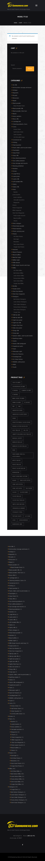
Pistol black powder (18, 226)
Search (13, 65)
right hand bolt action (19, 476)
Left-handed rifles (18, 182)
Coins (14, 127)
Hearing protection (18, 166)
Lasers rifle (16, 179)
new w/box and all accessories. (18, 455)
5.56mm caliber (26, 390)
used (14, 520)
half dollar (16, 430)
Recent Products (17, 252)
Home (15, 23)
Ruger (14, 480)
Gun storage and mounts (20, 163)
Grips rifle (15, 155)
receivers (15, 250)
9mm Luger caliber (18, 398)
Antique (15, 90)
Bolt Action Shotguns (20, 299)
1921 (13, 406)
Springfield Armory (18, 508)
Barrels (16, 192)
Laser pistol (16, 176)
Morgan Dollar (17, 442)
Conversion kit (17, 140)
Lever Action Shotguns (20, 302)
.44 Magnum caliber (18, 387)
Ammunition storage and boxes (22, 88)
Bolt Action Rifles (18, 273)
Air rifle (15, 85)
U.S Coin (27, 516)
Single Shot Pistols (19, 247)
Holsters (15, 169)
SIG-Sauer (29, 488)
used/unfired (23, 520)
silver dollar (16, 496)
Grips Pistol (16, 153)
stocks (15, 341)
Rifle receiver (16, 263)
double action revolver (20, 426)
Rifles (14, 268)
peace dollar (16, 464)
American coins (17, 410)
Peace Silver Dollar (18, 468)
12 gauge (27, 402)
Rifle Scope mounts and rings (21, 265)
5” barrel (15, 395)
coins (14, 418)
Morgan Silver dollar (19, 446)
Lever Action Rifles (19, 276)
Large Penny (16, 174)
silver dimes (24, 492)
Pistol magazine (17, 208)
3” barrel (15, 390)
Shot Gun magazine (19, 294)
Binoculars (16, 98)
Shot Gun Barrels (18, 291)
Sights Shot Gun (17, 325)
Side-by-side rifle (17, 317)
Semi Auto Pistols (19, 244)
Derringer (16, 239)
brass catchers (17, 116)
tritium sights (17, 516)
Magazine (16, 203)
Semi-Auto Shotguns (20, 310)
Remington (15, 472)
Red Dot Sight (17, 257)
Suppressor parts (18, 346)
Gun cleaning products (19, 158)
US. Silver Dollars (18, 359)
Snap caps (16, 333)
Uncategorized (17, 357)
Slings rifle (16, 331)
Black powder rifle (18, 108)
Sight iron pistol (17, 320)
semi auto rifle (17, 488)
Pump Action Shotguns (20, 307)
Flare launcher (17, 145)
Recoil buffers (17, 218)
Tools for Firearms (18, 354)
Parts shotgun (17, 223)
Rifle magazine (17, 210)
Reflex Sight (16, 260)
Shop (20, 23)
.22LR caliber (16, 383)
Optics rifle (16, 187)
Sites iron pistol (17, 328)
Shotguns (16, 297)
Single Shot (17, 312)
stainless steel (17, 512)
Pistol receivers (17, 229)
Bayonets (15, 93)
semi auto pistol (17, 484)
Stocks (15, 221)
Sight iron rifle (17, 323)
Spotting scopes (17, 338)
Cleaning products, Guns (20, 124)
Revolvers (16, 242)
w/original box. (17, 524)
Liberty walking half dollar (21, 434)
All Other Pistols (18, 236)
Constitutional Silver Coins (21, 422)
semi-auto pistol (25, 480)
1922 (19, 406)
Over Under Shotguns (20, 304)
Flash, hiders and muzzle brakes (22, 148)
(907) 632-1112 (31, 836)
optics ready (16, 460)
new (13, 450)
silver (14, 492)
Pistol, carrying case (18, 231)
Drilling (15, 142)
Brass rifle (16, 119)
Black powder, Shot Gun (20, 111)
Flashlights (16, 150)
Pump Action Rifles (19, 278)
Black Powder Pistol (19, 106)
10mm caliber (16, 402)
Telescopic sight (17, 351)
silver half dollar (18, 500)
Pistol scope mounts (19, 216)
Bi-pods (15, 95)
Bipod (14, 101)
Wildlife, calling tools (19, 362)
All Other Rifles (18, 270)
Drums (14, 205)
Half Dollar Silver (18, 132)
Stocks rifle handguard (19, 344)
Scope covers (16, 289)
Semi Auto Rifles (18, 281)
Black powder (17, 103)
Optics (15, 184)
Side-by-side (16, 315)
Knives (15, 171)
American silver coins (19, 414)
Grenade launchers (19, 200)
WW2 (14, 364)
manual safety (17, 438)
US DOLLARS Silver (19, 137)
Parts (14, 189)
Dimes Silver (17, 129)
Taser (14, 349)
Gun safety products (19, 161)
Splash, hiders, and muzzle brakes (23, 336)
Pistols (15, 234)
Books (14, 114)
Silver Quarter (18, 135)
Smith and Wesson (18, 504)
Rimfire (15, 286)
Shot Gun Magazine (18, 213)
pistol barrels (16, 195)
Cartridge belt (17, 122)
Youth (14, 367)
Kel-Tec (26, 430)
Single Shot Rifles (19, 284)
